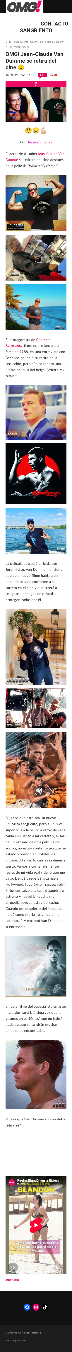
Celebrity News (52, 42)
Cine (9, 47)
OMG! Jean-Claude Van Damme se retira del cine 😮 (35, 61)
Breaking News (26, 42)
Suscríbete (13, 1279)
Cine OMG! (22, 47)
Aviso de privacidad (16, 1340)
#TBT (9, 42)
